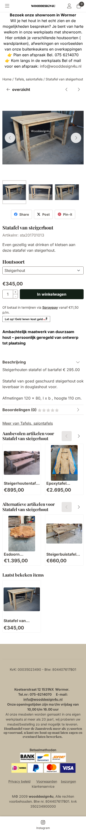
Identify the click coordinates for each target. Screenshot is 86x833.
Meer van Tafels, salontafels (27, 423)
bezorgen (68, 781)
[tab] (43, 362)
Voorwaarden (46, 781)
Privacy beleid (19, 781)
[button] (7, 6)
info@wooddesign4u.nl (60, 66)
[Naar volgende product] (79, 89)
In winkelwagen (51, 294)
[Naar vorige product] (67, 89)
